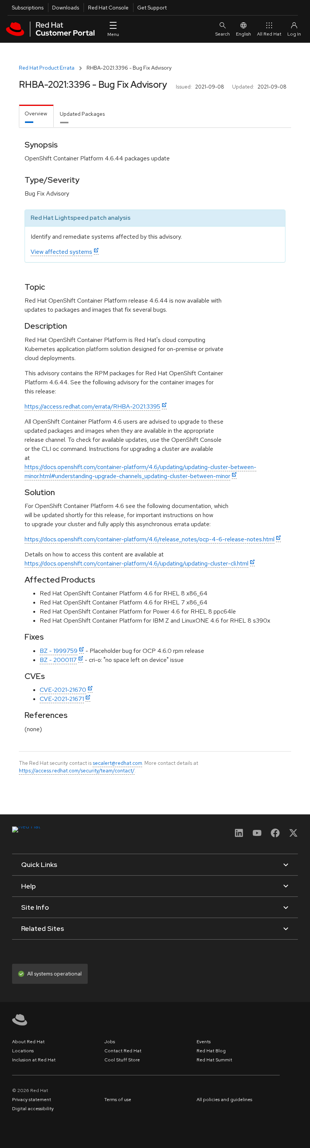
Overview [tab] (36, 113)
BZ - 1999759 (59, 651)
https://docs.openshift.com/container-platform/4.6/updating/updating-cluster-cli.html (136, 563)
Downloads (65, 7)
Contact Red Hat (122, 1051)
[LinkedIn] (238, 835)
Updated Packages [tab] (82, 113)
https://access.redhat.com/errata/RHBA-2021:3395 (92, 406)
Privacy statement (31, 1100)
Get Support (152, 7)
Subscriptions (27, 7)
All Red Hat (269, 34)
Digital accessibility (33, 1109)
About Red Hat (28, 1042)
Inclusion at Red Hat (34, 1060)
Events (204, 1042)
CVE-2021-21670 (63, 690)
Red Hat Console (108, 7)
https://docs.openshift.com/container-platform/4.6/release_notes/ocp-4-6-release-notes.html (149, 539)
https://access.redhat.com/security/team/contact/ (77, 770)
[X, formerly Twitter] (293, 835)
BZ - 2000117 (58, 660)
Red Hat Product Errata (46, 67)
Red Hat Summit (214, 1060)
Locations (23, 1051)
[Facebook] (275, 835)
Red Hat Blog (211, 1051)
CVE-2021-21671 (62, 699)
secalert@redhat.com (117, 763)
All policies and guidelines (224, 1100)
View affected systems (61, 252)
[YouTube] (257, 835)
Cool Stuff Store (122, 1060)
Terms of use (117, 1100)
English (243, 34)
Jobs (109, 1042)
